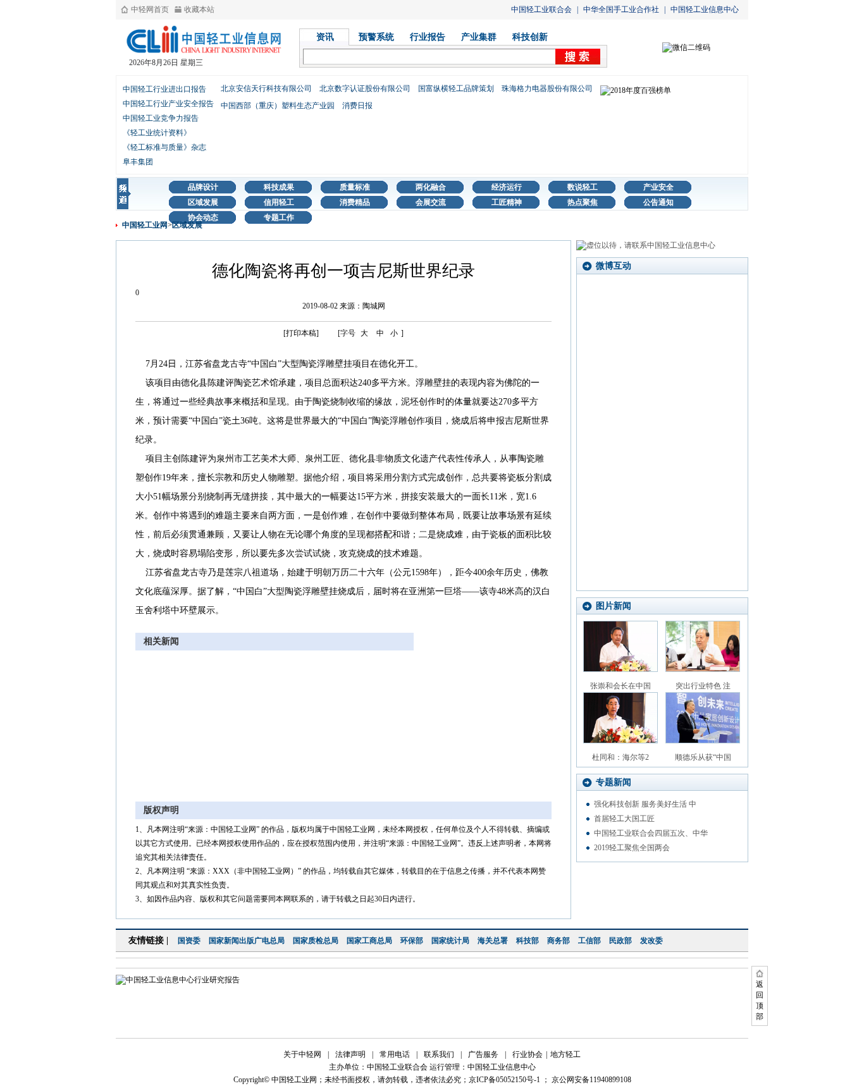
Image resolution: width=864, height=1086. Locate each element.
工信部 (589, 940)
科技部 (527, 940)
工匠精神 (506, 202)
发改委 (651, 940)
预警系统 (376, 37)
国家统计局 (450, 940)
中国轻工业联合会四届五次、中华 (651, 833)
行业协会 (527, 1054)
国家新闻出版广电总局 (247, 940)
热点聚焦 (582, 202)
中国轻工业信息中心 (704, 9)
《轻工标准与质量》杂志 (164, 147)
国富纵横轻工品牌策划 (456, 88)
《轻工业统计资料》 (157, 132)
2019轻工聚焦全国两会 (632, 847)
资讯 (325, 37)
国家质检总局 (315, 940)
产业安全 (658, 187)
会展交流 (431, 202)
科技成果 (279, 187)
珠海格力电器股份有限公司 (547, 88)
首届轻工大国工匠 (624, 818)
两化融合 (431, 187)
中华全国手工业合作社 (621, 9)
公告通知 (658, 202)
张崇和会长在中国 (620, 685)
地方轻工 (565, 1054)
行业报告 (427, 37)
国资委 (189, 940)
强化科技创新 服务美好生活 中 (645, 804)
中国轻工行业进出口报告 (164, 89)
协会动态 (203, 217)
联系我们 (439, 1054)
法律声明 (350, 1054)
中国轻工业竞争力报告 (161, 118)
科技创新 (530, 37)
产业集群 (479, 37)
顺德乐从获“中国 (703, 757)
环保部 (411, 940)
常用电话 (395, 1054)
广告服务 (483, 1054)
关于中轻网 (302, 1054)
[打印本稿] (301, 333)
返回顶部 (759, 1000)
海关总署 (493, 940)
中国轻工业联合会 (541, 9)
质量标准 (355, 187)
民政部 (620, 940)
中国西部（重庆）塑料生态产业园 (278, 105)
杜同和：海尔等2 (620, 757)
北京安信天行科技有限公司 (266, 88)
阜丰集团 (138, 161)
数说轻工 (582, 187)
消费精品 (355, 202)
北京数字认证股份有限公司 (364, 88)
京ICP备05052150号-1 (504, 1079)
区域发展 (203, 202)
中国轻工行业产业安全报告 (168, 103)
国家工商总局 (369, 940)
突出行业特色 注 (703, 685)
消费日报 (357, 105)
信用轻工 (279, 202)
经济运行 (506, 187)
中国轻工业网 (145, 225)
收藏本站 (199, 9)
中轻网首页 (150, 9)
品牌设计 (203, 187)
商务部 (558, 940)
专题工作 (279, 217)
